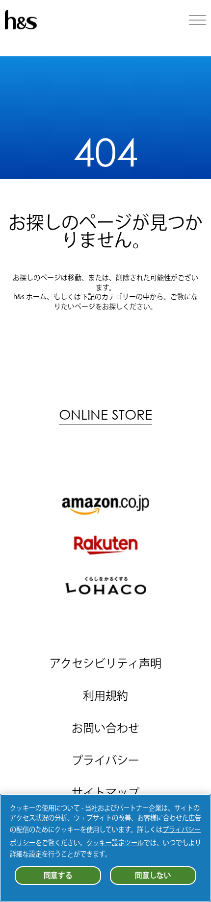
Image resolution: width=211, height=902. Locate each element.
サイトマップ (105, 792)
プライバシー (105, 760)
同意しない (153, 875)
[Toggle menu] (197, 20)
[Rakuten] (105, 544)
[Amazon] (105, 504)
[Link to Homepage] (21, 26)
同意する (58, 875)
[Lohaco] (105, 585)
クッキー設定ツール (115, 842)
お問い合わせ (105, 728)
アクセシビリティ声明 (105, 663)
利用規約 (105, 695)
